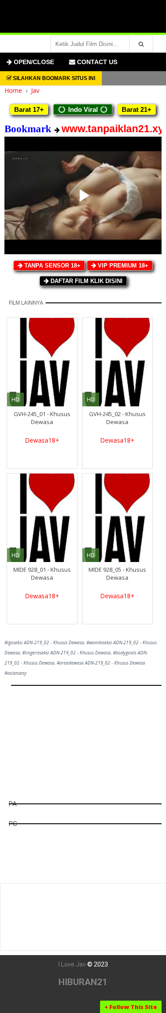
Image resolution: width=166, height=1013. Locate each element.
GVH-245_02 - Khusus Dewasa (117, 418)
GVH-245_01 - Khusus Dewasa (42, 418)
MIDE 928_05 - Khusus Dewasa (117, 573)
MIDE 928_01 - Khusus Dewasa (42, 573)
